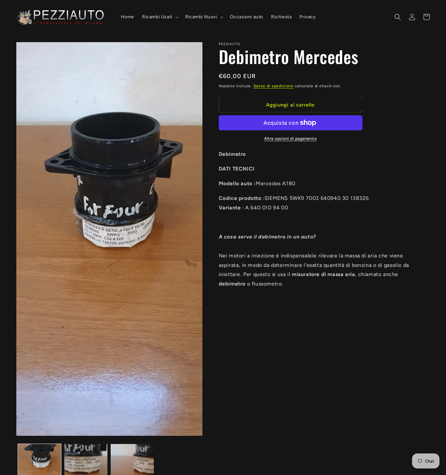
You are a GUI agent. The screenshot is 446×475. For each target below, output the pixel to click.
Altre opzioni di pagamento (290, 138)
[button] (159, 17)
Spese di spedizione (273, 86)
